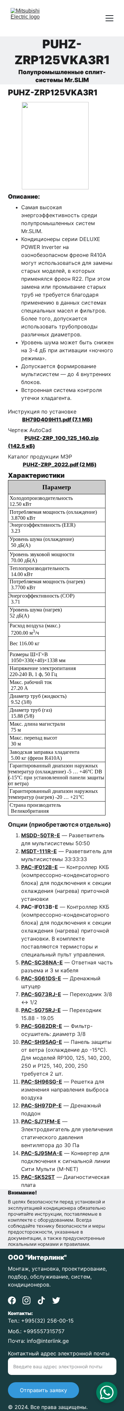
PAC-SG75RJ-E (41, 1010)
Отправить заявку (43, 1390)
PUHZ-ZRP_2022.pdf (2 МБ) (60, 464)
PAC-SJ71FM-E (41, 1121)
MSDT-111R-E (39, 851)
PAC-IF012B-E (39, 867)
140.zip (89, 438)
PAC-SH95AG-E (41, 1042)
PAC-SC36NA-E (42, 962)
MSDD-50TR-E (40, 835)
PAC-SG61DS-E (41, 978)
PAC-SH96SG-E (41, 1081)
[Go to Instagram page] (26, 1300)
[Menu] (109, 18)
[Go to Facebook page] (12, 1300)
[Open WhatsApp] (106, 1392)
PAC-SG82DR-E (41, 1026)
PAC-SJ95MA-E (41, 1153)
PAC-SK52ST (38, 1177)
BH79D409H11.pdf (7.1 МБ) (57, 419)
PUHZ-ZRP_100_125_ (51, 438)
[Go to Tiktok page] (41, 1300)
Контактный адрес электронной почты (58, 1353)
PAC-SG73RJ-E (41, 994)
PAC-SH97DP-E (41, 1105)
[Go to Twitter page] (56, 1300)
